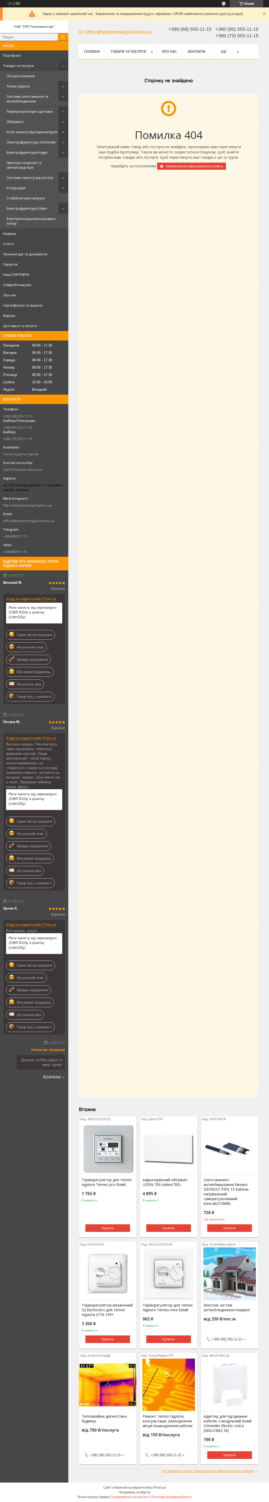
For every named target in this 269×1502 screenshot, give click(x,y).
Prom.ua (160, 1487)
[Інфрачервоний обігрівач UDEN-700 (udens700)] (168, 1148)
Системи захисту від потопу (30, 177)
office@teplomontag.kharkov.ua (28, 520)
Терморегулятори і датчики (30, 111)
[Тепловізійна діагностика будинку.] (107, 1385)
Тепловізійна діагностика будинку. (104, 1418)
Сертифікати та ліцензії (22, 305)
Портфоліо (12, 55)
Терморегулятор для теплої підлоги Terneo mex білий (168, 1307)
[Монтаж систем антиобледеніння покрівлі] (229, 1273)
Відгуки (9, 315)
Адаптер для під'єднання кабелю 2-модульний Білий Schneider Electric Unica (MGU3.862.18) (227, 1423)
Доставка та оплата (20, 325)
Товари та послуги (18, 65)
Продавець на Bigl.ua (135, 1492)
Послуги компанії (21, 76)
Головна (92, 51)
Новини (9, 233)
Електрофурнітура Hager (27, 152)
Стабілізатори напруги (26, 198)
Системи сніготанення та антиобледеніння (27, 99)
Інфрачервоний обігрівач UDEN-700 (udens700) (165, 1182)
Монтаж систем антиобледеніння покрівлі (227, 1307)
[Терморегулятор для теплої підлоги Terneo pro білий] (107, 1148)
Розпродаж (16, 187)
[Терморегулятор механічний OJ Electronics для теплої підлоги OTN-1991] (107, 1273)
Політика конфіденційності (172, 1497)
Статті (8, 243)
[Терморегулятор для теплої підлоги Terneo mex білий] (168, 1273)
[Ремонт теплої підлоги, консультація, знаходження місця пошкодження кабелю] (168, 1385)
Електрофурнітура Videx (27, 208)
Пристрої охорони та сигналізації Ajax (24, 165)
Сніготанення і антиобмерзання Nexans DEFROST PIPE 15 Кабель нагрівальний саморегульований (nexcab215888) (226, 1192)
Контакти (196, 51)
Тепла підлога (18, 86)
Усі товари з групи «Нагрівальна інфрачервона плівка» (208, 1470)
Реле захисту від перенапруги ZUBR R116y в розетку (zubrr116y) (32, 612)
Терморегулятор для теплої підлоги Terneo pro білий (107, 1182)
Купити (108, 1228)
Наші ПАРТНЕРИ (16, 274)
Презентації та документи (25, 254)
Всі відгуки (52, 1076)
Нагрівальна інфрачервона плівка (194, 166)
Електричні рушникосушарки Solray (31, 221)
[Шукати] (63, 37)
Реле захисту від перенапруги (32, 132)
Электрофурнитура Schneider (31, 142)
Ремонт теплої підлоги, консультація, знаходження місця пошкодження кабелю (168, 1421)
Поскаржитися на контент (130, 1497)
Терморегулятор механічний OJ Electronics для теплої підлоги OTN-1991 (107, 1310)
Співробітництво (17, 284)
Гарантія (10, 264)
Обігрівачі (15, 121)
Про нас (9, 295)
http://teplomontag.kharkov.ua (27, 505)
